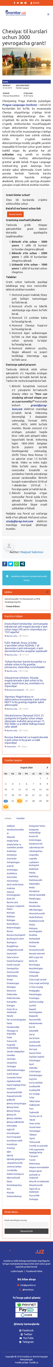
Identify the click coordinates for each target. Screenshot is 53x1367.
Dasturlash (11, 746)
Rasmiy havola (15, 214)
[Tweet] (10, 564)
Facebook (28, 1330)
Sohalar (8, 818)
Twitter (28, 1334)
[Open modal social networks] (22, 564)
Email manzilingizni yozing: (16, 1220)
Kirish (36, 2)
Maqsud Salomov (31, 552)
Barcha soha (12, 636)
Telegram (28, 1341)
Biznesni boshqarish (15, 690)
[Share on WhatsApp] (16, 564)
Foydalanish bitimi (34, 1271)
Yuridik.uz (33, 1362)
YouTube (28, 1337)
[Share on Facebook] (4, 564)
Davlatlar (20, 818)
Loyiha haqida (17, 1271)
